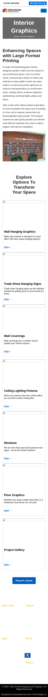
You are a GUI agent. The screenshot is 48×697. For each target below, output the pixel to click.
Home (16, 36)
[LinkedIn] (26, 646)
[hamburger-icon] (44, 11)
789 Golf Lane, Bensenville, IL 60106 (32, 670)
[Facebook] (32, 646)
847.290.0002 (13, 3)
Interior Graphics (10, 616)
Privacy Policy (8, 644)
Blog (27, 620)
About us (30, 611)
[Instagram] (38, 646)
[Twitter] (31, 656)
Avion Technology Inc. (36, 694)
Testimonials (32, 632)
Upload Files (8, 627)
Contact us (31, 616)
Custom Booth (9, 620)
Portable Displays (10, 624)
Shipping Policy (9, 656)
